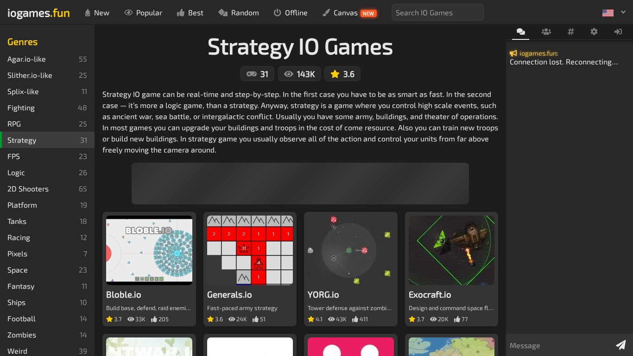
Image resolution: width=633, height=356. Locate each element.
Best (195, 12)
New (101, 12)
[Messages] (520, 32)
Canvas (354, 12)
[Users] (546, 32)
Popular (149, 12)
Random (245, 12)
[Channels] (570, 32)
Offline (296, 12)
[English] (614, 12)
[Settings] (594, 32)
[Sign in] (618, 32)
